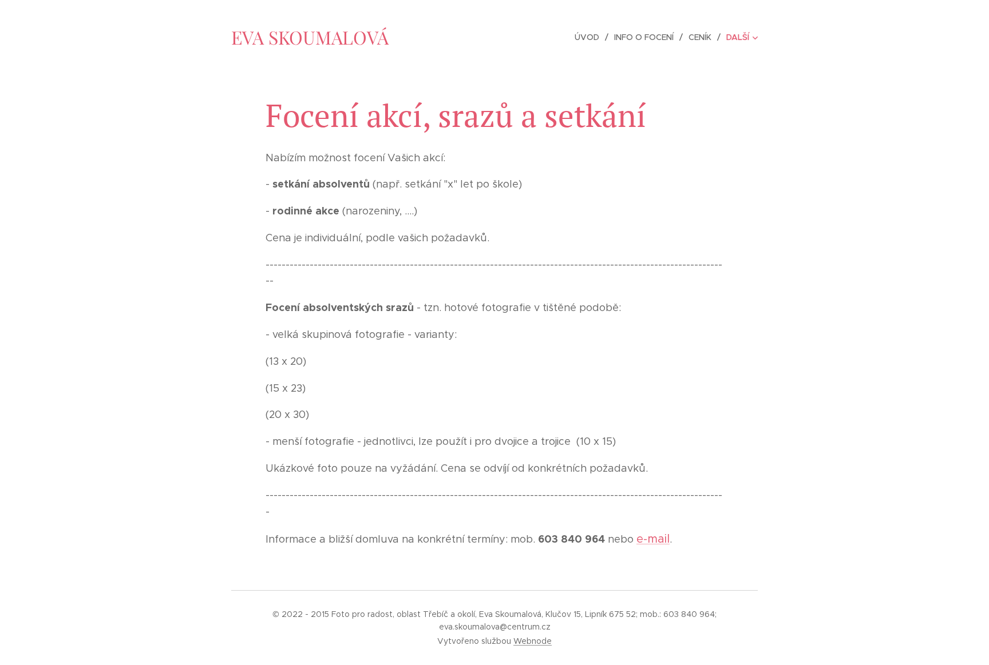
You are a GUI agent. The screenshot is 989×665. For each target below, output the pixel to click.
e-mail (653, 539)
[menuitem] (590, 37)
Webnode (532, 641)
